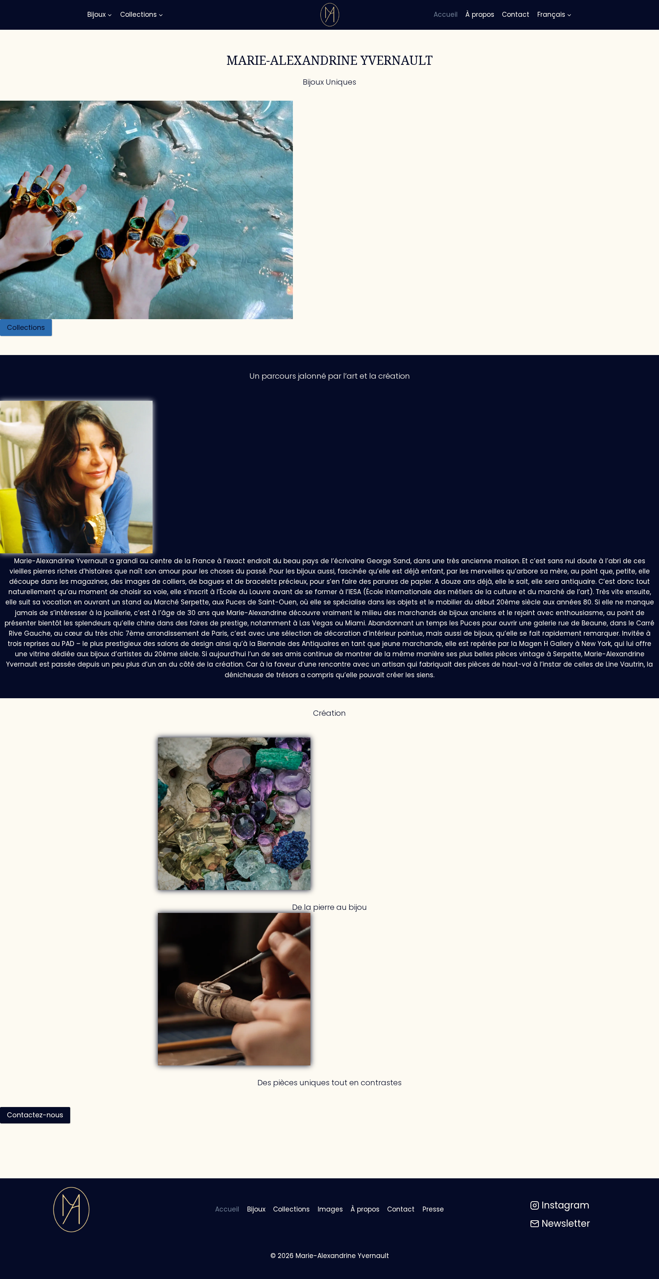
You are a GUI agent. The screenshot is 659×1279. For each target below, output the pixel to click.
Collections (291, 1209)
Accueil (446, 14)
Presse (433, 1209)
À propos (479, 14)
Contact (515, 14)
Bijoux (256, 1209)
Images (330, 1209)
